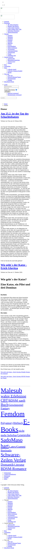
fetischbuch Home (9, 81)
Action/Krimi (11, 52)
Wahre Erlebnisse (12, 48)
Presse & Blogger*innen (14, 77)
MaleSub (10, 43)
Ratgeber (10, 40)
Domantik (7, 464)
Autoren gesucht (8, 57)
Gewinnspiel (16, 404)
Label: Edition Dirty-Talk (14, 29)
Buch (4, 405)
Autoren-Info (11, 58)
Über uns (6, 74)
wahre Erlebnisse (13, 396)
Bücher (10, 72)
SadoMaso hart (12, 55)
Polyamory (7, 422)
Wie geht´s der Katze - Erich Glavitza (14, 266)
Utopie (9, 54)
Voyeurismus (11, 49)
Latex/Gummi (17, 446)
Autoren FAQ (11, 61)
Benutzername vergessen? (15, 95)
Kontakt (10, 80)
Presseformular (12, 78)
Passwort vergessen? (13, 93)
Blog (5, 64)
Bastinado (6, 450)
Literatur (19, 464)
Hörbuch (18, 422)
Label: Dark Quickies (13, 28)
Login (5, 84)
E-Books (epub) (12, 69)
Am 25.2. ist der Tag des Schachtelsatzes (15, 115)
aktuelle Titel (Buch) (13, 26)
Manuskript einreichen (14, 60)
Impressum (7, 476)
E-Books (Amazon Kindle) (15, 71)
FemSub (10, 41)
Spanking (10, 38)
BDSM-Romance (13, 469)
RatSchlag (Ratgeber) (13, 31)
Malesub (11, 390)
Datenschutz (7, 473)
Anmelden (7, 91)
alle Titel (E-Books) (13, 24)
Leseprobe (23, 435)
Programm (7, 23)
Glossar (10, 63)
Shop (5, 68)
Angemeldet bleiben (9, 90)
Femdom (10, 35)
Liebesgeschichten (13, 51)
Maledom (10, 37)
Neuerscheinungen (13, 32)
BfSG (5, 479)
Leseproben (7, 66)
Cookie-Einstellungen (10, 474)
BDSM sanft (16, 400)
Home (5, 104)
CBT (4, 400)
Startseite (6, 21)
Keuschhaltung (12, 46)
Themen (6, 34)
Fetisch (9, 44)
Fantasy (5, 408)
